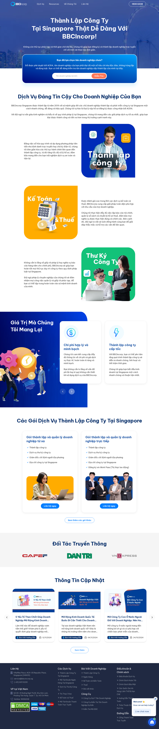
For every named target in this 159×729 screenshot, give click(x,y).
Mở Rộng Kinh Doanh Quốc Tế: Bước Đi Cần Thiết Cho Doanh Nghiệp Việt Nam (78, 620)
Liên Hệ (85, 4)
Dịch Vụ (40, 4)
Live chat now (142, 711)
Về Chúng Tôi (70, 4)
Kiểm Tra (99, 76)
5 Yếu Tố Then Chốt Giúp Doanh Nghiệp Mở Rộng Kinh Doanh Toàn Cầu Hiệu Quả (33, 620)
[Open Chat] (152, 722)
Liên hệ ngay (50, 506)
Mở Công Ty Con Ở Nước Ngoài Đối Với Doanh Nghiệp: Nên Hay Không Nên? (124, 620)
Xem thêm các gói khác (79, 520)
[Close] (156, 699)
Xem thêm (79, 650)
